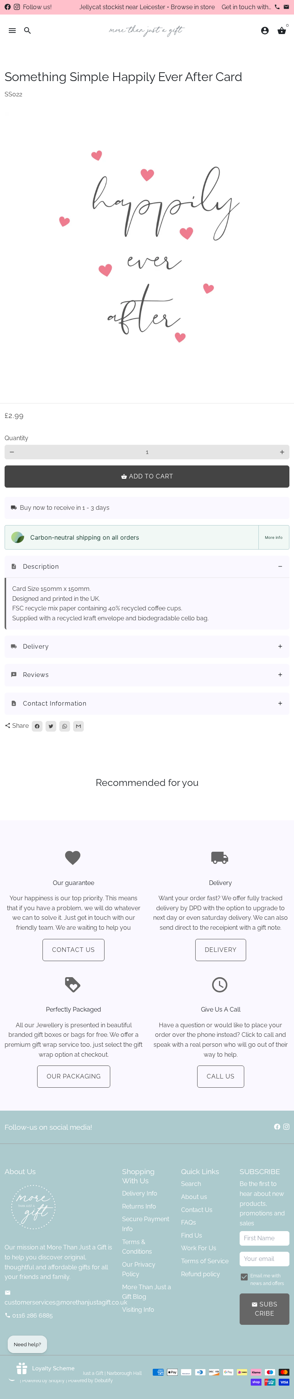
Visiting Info (138, 1309)
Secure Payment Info (145, 1224)
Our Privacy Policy (138, 1269)
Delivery (221, 949)
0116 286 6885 (29, 1315)
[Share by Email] (78, 726)
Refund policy (200, 1274)
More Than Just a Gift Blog (146, 1292)
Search (191, 1184)
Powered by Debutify (90, 1380)
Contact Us (73, 949)
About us (194, 1197)
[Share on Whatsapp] (64, 726)
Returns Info (139, 1206)
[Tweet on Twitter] (51, 726)
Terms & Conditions (137, 1247)
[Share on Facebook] (37, 726)
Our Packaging (74, 1076)
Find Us (191, 1235)
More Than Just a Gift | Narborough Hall (100, 1373)
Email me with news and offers (267, 1279)
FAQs (188, 1222)
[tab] (147, 567)
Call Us (221, 1076)
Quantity (16, 438)
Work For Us (198, 1248)
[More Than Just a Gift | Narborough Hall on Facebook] (8, 7)
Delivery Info (139, 1193)
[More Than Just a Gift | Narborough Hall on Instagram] (17, 7)
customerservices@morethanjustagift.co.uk (66, 1298)
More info (274, 537)
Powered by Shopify (43, 1380)
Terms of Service (205, 1261)
